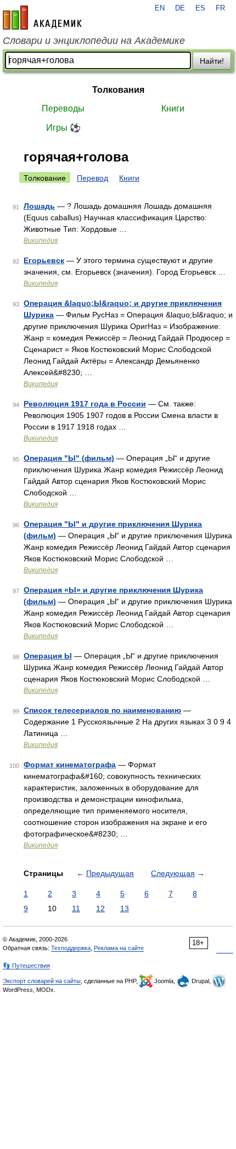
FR (220, 8)
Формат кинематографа (70, 764)
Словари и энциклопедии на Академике (94, 40)
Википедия (41, 240)
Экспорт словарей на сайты (42, 981)
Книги (172, 108)
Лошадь (39, 206)
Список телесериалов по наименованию (102, 710)
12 (100, 908)
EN (160, 8)
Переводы (63, 108)
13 (124, 908)
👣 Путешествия (26, 965)
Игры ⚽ (63, 127)
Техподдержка (71, 948)
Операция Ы (48, 655)
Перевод (92, 178)
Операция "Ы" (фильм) (69, 458)
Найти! (212, 61)
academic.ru (42, 17)
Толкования (118, 89)
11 (76, 908)
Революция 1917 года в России (85, 403)
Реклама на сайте (119, 948)
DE (180, 8)
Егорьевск (44, 260)
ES (200, 8)
